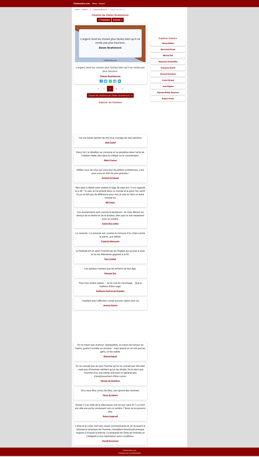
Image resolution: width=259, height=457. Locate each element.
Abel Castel (110, 142)
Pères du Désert (110, 395)
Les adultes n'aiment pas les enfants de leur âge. (110, 268)
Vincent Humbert (168, 74)
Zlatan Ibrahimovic (100, 10)
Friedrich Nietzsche (110, 241)
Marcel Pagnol (110, 356)
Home (95, 3)
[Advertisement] (110, 119)
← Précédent (104, 20)
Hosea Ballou (168, 43)
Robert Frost (168, 98)
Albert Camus (110, 160)
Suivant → (117, 20)
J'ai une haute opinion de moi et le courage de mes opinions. (110, 137)
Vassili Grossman (110, 441)
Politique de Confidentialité (129, 453)
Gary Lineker (110, 259)
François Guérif (168, 68)
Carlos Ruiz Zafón (110, 223)
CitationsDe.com (81, 3)
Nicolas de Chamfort (110, 381)
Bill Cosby (110, 202)
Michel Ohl (168, 55)
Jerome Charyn (110, 305)
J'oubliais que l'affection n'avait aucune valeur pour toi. (110, 300)
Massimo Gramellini (168, 61)
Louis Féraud (168, 80)
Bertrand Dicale (168, 49)
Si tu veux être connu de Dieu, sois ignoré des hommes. (110, 390)
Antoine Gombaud (110, 178)
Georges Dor (110, 273)
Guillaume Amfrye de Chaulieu (110, 291)
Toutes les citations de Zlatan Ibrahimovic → (110, 95)
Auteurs (102, 4)
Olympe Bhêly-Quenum (168, 92)
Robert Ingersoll (110, 416)
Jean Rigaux (168, 86)
